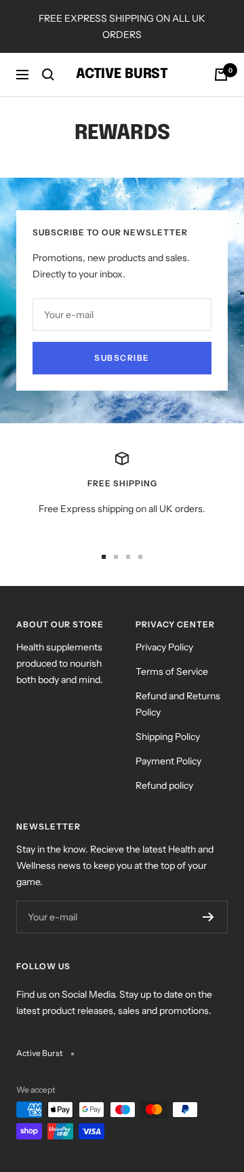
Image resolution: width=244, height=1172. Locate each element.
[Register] (208, 917)
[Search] (48, 75)
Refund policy (164, 785)
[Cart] (221, 75)
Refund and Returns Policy (178, 704)
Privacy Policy (164, 647)
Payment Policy (168, 761)
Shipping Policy (168, 736)
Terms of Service (172, 671)
